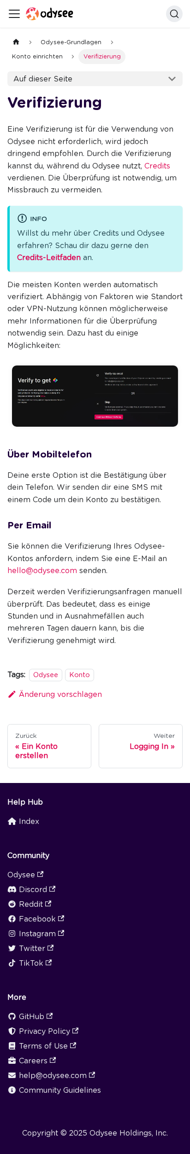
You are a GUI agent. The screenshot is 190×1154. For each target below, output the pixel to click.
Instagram (37, 933)
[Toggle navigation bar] (14, 14)
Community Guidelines (60, 1090)
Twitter (32, 948)
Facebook (37, 919)
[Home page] (16, 42)
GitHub (31, 1016)
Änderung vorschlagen (60, 694)
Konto (79, 674)
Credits (157, 166)
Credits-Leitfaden (49, 257)
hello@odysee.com (42, 570)
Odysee (45, 674)
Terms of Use (43, 1046)
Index (29, 821)
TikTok (31, 963)
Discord (33, 889)
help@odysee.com (53, 1075)
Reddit (31, 904)
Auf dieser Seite (42, 79)
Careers (33, 1060)
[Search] (174, 14)
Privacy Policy (44, 1031)
